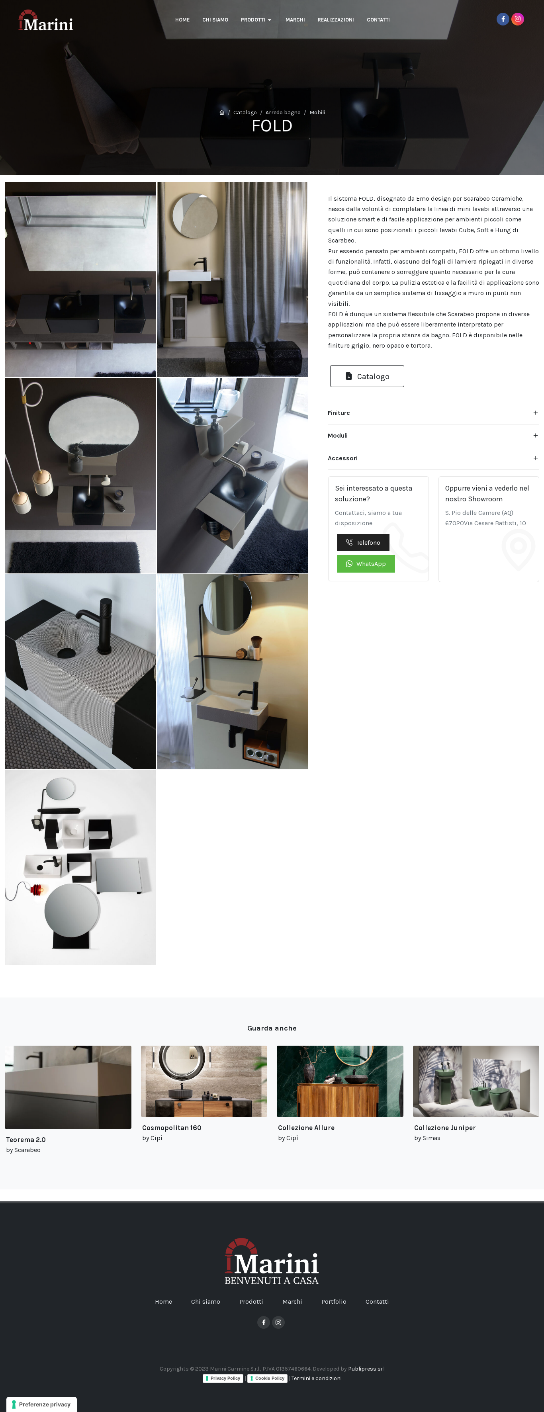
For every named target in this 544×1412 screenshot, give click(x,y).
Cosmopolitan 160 (172, 1128)
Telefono (368, 542)
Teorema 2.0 (26, 1140)
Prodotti (251, 1301)
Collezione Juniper (445, 1128)
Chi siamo (205, 1301)
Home (163, 1301)
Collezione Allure (306, 1128)
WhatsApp (371, 563)
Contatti (377, 1301)
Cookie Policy (269, 1378)
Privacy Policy (225, 1378)
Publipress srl (366, 1368)
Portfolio (333, 1301)
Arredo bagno (283, 112)
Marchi (292, 1301)
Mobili (317, 112)
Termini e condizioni (317, 1378)
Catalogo (245, 112)
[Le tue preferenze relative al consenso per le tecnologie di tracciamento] (41, 1404)
